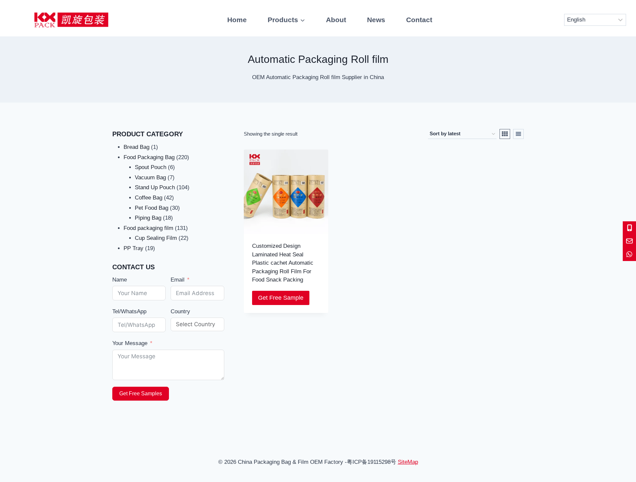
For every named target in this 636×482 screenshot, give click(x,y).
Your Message (129, 343)
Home (237, 19)
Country (180, 311)
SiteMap (408, 462)
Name (119, 280)
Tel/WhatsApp (129, 311)
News (376, 19)
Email (178, 280)
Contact (419, 19)
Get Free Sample (280, 297)
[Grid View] (505, 134)
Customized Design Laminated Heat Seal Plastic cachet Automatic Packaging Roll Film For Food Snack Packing (282, 263)
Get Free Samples (140, 393)
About (336, 19)
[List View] (518, 134)
